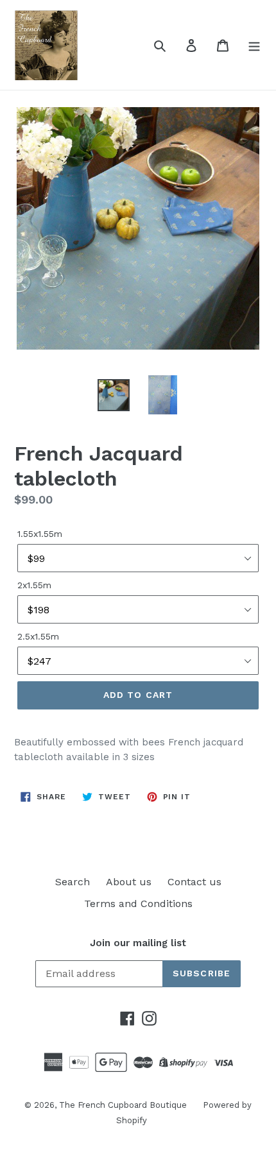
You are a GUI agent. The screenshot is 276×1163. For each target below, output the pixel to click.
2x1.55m (34, 585)
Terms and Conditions (138, 903)
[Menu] (254, 45)
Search (72, 882)
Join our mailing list (138, 943)
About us (128, 882)
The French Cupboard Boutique (123, 1105)
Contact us (194, 882)
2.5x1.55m (38, 636)
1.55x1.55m (39, 534)
